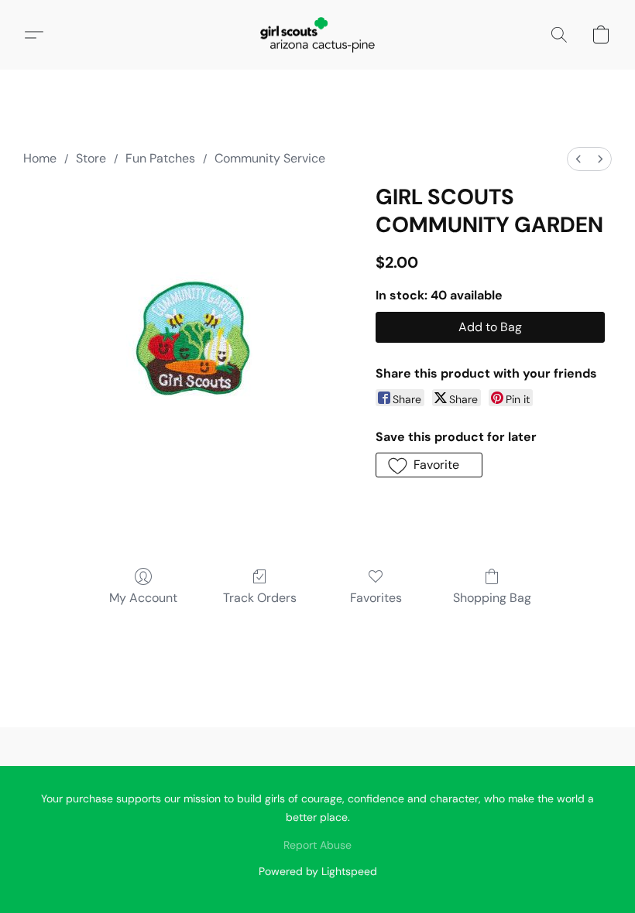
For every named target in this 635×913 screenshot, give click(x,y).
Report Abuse (317, 845)
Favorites (376, 598)
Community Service (270, 158)
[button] (317, 35)
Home (40, 158)
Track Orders (260, 598)
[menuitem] (578, 159)
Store (91, 158)
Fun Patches (160, 158)
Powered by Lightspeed (318, 871)
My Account (143, 598)
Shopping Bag (492, 598)
